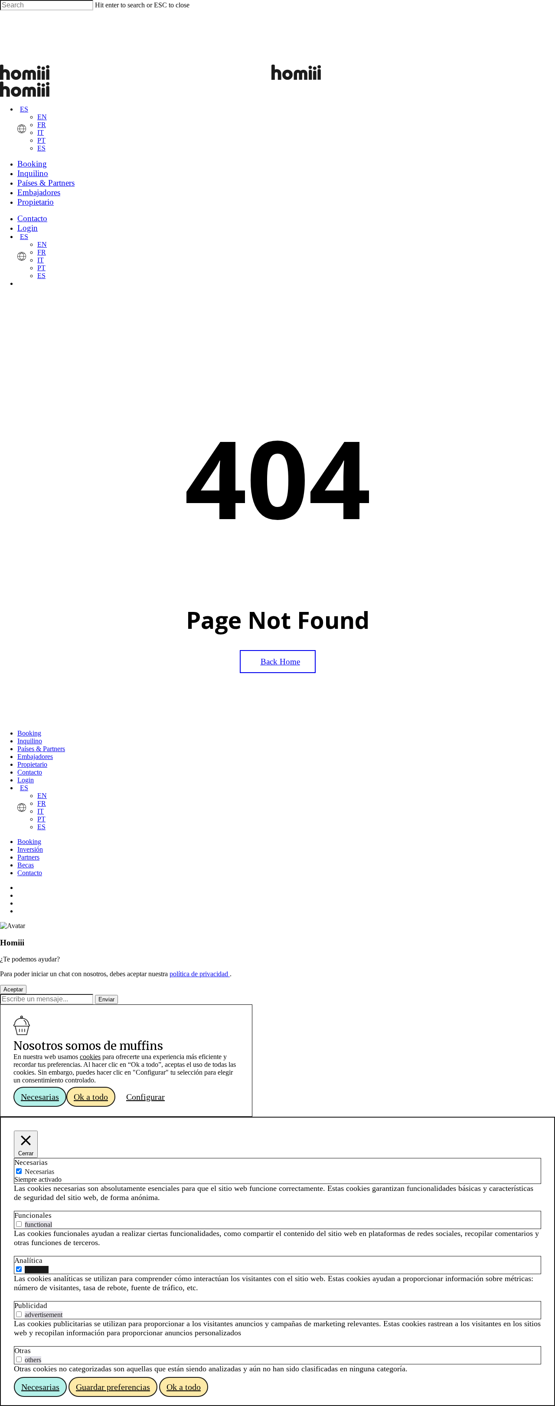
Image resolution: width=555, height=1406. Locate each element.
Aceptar (13, 989)
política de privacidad (200, 974)
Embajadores (35, 756)
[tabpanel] (277, 1193)
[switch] (19, 1224)
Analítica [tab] (28, 1260)
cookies (90, 1056)
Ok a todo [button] (91, 1097)
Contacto (29, 772)
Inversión (30, 849)
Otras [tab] (22, 1351)
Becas (25, 865)
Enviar (106, 999)
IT (40, 132)
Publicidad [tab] (30, 1305)
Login (25, 780)
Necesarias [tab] (31, 1162)
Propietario (32, 764)
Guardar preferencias (113, 1387)
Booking (29, 733)
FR (41, 124)
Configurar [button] (145, 1097)
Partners (28, 857)
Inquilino (29, 741)
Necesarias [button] (40, 1097)
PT (41, 140)
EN (42, 117)
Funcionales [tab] (33, 1215)
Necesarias (39, 1171)
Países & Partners (41, 748)
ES (24, 109)
